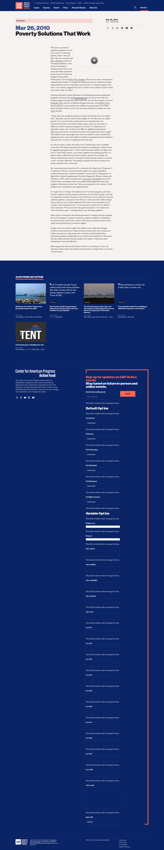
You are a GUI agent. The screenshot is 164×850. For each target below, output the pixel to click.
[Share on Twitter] (108, 28)
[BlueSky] (33, 397)
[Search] (135, 8)
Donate (143, 8)
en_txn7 (89, 722)
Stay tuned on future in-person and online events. (112, 381)
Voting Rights (70, 3)
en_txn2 (89, 643)
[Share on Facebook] (112, 28)
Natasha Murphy (122, 317)
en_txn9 (89, 754)
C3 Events (90, 434)
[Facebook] (21, 397)
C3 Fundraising (92, 450)
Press (65, 8)
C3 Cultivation (91, 465)
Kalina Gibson (87, 317)
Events (56, 8)
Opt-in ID (89, 817)
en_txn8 (89, 738)
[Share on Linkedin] (117, 28)
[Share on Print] (131, 28)
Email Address (95, 392)
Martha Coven (103, 103)
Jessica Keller (95, 317)
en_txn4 (89, 675)
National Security (43, 3)
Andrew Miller (38, 317)
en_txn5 (89, 691)
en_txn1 (89, 627)
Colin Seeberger (20, 317)
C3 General (90, 418)
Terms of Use (122, 840)
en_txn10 (89, 769)
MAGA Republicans (57, 3)
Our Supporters (123, 844)
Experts (46, 8)
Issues (36, 8)
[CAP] (22, 842)
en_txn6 (89, 706)
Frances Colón (103, 317)
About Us (93, 8)
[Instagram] (29, 397)
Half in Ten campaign (76, 79)
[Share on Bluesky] (122, 28)
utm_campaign (91, 580)
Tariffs (79, 3)
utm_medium (91, 564)
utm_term (89, 612)
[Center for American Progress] (19, 5)
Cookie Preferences (124, 847)
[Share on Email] (127, 28)
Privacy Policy (123, 842)
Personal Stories (79, 8)
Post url (89, 536)
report (53, 111)
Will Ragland (59, 317)
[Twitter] (17, 397)
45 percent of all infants (92, 179)
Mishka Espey (35, 349)
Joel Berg (72, 97)
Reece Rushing (56, 61)
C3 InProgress (91, 481)
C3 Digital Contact (93, 497)
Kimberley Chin (57, 103)
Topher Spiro (130, 317)
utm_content (91, 596)
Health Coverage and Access (94, 3)
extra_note (90, 785)
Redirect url (90, 523)
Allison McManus (29, 317)
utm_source (90, 549)
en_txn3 (89, 659)
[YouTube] (25, 397)
